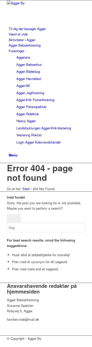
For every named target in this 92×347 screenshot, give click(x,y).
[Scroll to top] (1, 344)
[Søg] (10, 149)
